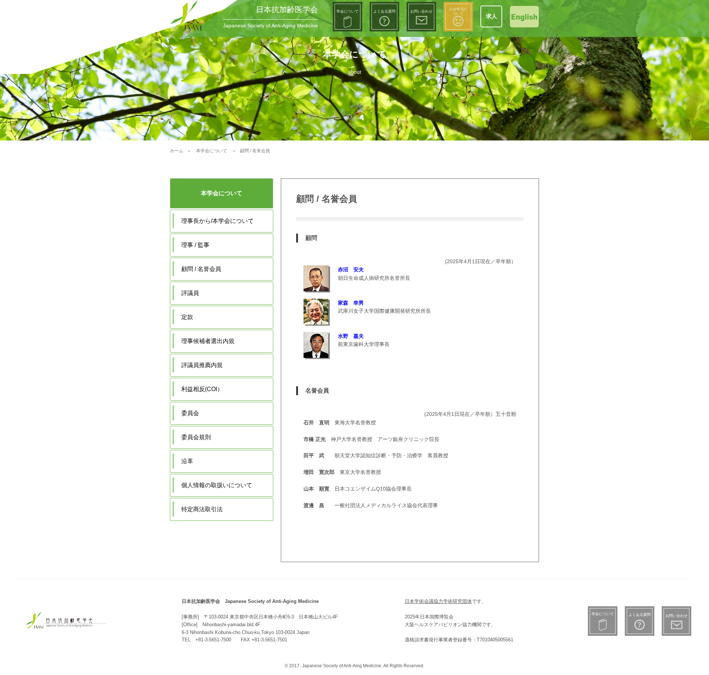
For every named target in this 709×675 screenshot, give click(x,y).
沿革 (187, 461)
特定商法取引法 (202, 509)
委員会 (190, 413)
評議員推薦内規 (202, 365)
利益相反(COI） (202, 389)
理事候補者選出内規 (207, 341)
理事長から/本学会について (217, 221)
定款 (187, 317)
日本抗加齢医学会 (287, 9)
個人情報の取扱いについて (216, 485)
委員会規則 (196, 437)
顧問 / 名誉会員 (201, 269)
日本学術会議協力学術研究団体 (438, 601)
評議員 (190, 293)
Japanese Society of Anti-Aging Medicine (270, 25)
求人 (491, 16)
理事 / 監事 (195, 245)
